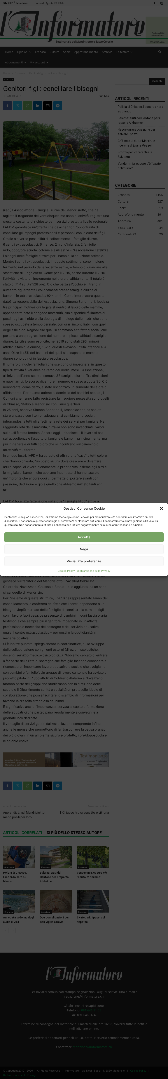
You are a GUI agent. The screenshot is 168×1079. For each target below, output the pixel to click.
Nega (84, 549)
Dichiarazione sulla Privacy (93, 570)
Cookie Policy (66, 570)
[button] (161, 508)
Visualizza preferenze (84, 561)
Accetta (84, 537)
